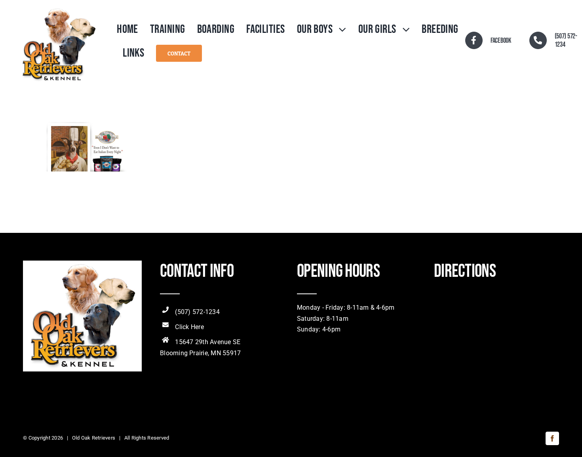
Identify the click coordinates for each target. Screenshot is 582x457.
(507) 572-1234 (197, 312)
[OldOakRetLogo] (58, 9)
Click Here (189, 327)
